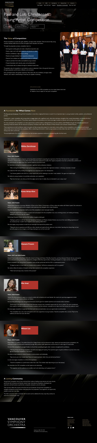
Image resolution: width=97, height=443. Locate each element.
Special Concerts (71, 422)
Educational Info (86, 422)
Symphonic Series (71, 419)
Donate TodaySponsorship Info (86, 420)
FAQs (69, 424)
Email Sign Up (54, 3)
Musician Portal (63, 3)
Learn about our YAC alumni (21, 26)
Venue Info (70, 425)
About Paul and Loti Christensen (35, 26)
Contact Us (72, 3)
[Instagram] (71, 427)
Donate (40, 3)
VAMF (46, 3)
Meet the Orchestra (87, 424)
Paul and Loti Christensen (12, 114)
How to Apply (7, 26)
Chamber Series (71, 421)
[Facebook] (68, 427)
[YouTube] (73, 427)
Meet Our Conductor (87, 425)
